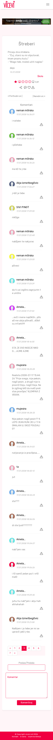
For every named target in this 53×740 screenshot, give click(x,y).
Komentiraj (26, 702)
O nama (23, 737)
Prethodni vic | (15, 96)
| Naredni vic (38, 96)
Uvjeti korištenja (34, 737)
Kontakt (15, 737)
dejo (12, 68)
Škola (40, 76)
